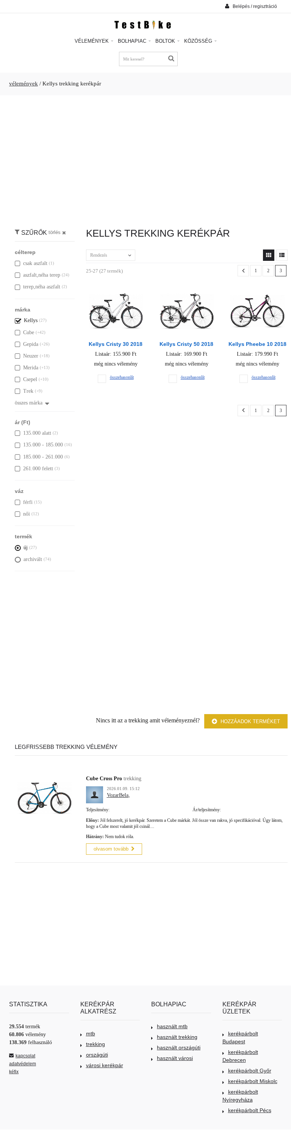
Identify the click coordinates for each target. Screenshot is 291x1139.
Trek (28, 391)
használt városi (175, 1058)
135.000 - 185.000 (43, 445)
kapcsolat (25, 1055)
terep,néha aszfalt (41, 287)
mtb (90, 1034)
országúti (97, 1055)
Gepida (30, 344)
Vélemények (92, 41)
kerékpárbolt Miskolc (252, 1081)
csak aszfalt (35, 263)
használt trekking (177, 1037)
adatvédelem (22, 1063)
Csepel (30, 379)
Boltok (166, 41)
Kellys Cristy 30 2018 (115, 344)
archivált (32, 559)
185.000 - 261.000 (43, 457)
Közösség (199, 41)
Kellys (31, 320)
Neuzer (30, 356)
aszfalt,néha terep (41, 275)
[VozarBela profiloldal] (94, 790)
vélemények (23, 84)
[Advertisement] (145, 158)
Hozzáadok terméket (249, 721)
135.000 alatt (37, 433)
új (25, 547)
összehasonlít (122, 377)
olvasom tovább (111, 849)
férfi (28, 502)
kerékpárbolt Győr (249, 1071)
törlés (54, 232)
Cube (28, 332)
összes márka (28, 403)
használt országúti (178, 1047)
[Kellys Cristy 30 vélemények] (116, 291)
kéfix (14, 1071)
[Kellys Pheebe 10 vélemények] (257, 291)
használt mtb (172, 1026)
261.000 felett (38, 468)
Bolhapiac (133, 41)
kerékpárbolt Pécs (249, 1110)
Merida (30, 367)
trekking (95, 1044)
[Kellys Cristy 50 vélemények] (186, 291)
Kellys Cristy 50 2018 (186, 344)
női (26, 514)
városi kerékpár (104, 1065)
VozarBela (117, 795)
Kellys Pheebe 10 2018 (257, 344)
